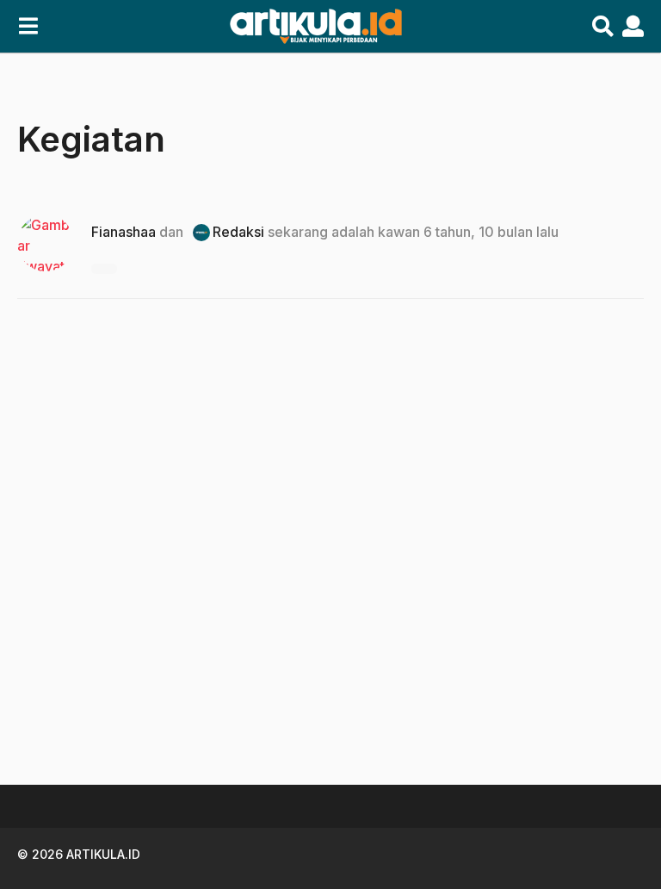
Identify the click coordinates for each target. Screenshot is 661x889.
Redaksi (238, 231)
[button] (28, 26)
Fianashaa (123, 231)
